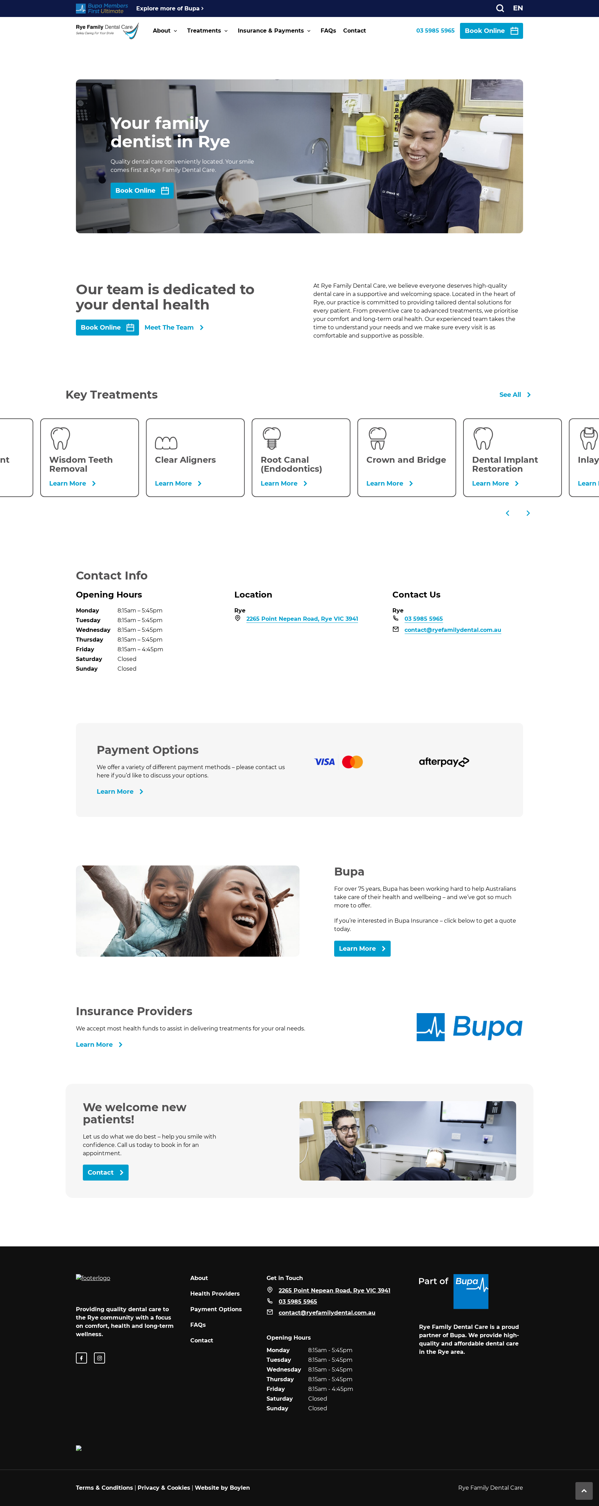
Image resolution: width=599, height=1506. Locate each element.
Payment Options (216, 1309)
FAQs (328, 30)
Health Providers (215, 1293)
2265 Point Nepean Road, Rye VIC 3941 (302, 619)
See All (510, 395)
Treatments (204, 30)
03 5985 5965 (435, 30)
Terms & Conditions (104, 1488)
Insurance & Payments (271, 30)
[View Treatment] (89, 458)
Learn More (115, 791)
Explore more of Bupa (168, 8)
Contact (354, 30)
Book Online (485, 31)
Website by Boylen (222, 1488)
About (162, 30)
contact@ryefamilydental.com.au (453, 630)
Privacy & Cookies (164, 1488)
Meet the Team (169, 327)
